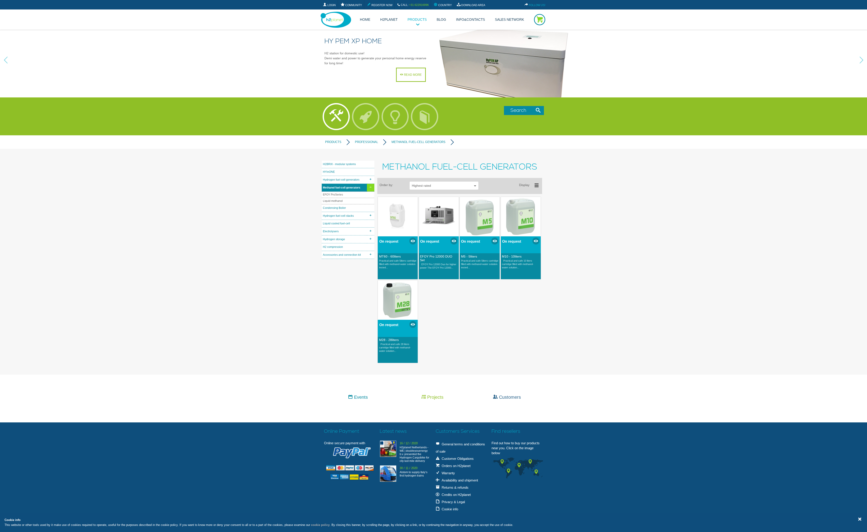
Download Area (473, 5)
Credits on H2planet (456, 495)
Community (353, 5)
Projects (434, 397)
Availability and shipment (459, 480)
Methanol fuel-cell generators (341, 187)
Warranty (448, 473)
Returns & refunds (454, 487)
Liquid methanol (333, 201)
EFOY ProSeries (333, 194)
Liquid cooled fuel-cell (336, 223)
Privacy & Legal (453, 502)
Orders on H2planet (456, 466)
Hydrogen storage (334, 239)
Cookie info (449, 509)
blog (441, 19)
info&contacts (470, 19)
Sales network (509, 19)
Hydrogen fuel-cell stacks (338, 215)
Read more (412, 74)
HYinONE (329, 171)
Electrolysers (331, 231)
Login (331, 5)
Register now (381, 5)
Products (417, 19)
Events (360, 397)
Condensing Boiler (334, 208)
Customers (509, 397)
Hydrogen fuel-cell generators (341, 179)
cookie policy (320, 525)
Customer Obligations (457, 459)
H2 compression (333, 247)
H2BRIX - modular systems (339, 164)
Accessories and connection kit (342, 254)
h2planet (389, 19)
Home (365, 19)
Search (519, 110)
